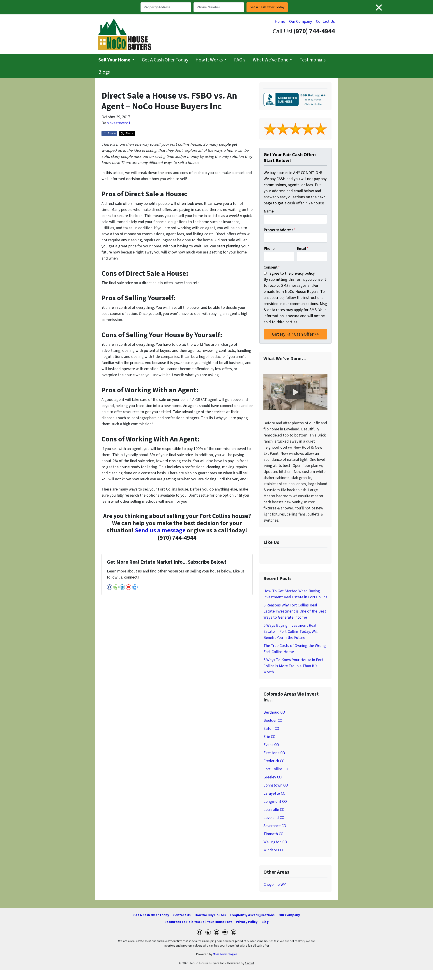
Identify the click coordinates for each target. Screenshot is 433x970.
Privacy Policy (247, 921)
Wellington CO (275, 842)
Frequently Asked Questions (252, 915)
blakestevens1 (119, 123)
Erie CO (269, 736)
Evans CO (271, 745)
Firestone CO (274, 753)
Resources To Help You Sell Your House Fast (198, 921)
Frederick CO (274, 761)
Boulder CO (272, 720)
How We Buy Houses (210, 915)
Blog (265, 921)
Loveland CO (273, 818)
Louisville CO (274, 809)
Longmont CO (275, 801)
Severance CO (274, 826)
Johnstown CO (275, 785)
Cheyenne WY (274, 884)
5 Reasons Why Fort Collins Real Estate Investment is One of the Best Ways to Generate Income (294, 611)
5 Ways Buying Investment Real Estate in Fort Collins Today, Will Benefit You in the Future (290, 631)
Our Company (300, 21)
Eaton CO (271, 728)
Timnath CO (273, 834)
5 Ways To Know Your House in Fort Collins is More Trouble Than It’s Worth (293, 666)
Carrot (249, 963)
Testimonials (313, 60)
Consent (272, 267)
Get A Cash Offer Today (165, 60)
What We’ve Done (270, 60)
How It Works (209, 60)
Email (302, 248)
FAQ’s (239, 60)
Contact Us (325, 21)
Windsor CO (273, 850)
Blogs (104, 72)
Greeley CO (272, 777)
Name (269, 211)
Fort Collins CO (275, 769)
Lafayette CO (274, 793)
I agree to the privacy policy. (291, 273)
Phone (269, 248)
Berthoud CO (274, 712)
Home (280, 21)
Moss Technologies (225, 954)
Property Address (280, 230)
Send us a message (160, 530)
